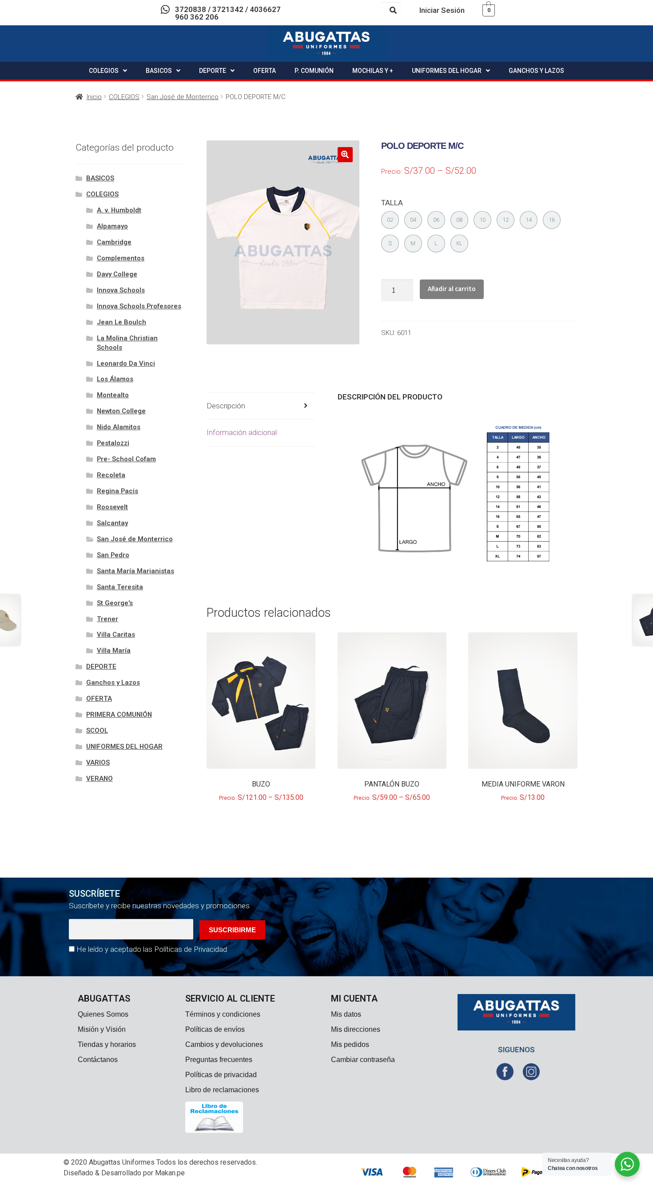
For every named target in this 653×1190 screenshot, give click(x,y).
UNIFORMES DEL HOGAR (447, 70)
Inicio (94, 97)
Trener (107, 619)
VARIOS (98, 763)
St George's (115, 603)
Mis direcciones (355, 1029)
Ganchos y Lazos (113, 683)
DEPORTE (212, 70)
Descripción (226, 405)
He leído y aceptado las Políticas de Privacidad (151, 949)
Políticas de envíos (215, 1029)
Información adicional (242, 432)
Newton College (121, 411)
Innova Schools (121, 290)
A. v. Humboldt (119, 210)
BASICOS (159, 70)
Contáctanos (98, 1059)
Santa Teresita (120, 587)
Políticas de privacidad (221, 1074)
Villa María (114, 651)
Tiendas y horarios (107, 1044)
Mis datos (346, 1014)
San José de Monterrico (183, 97)
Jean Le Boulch (121, 322)
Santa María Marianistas (135, 571)
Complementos (120, 258)
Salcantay (112, 523)
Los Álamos (115, 379)
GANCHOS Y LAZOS (536, 70)
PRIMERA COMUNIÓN (119, 715)
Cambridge (114, 242)
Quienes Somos (103, 1014)
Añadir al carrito (452, 288)
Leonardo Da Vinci (126, 363)
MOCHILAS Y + (372, 70)
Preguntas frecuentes (218, 1059)
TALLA (392, 202)
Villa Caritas (116, 635)
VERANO (99, 779)
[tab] (261, 406)
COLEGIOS (104, 70)
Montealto (113, 395)
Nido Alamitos (118, 427)
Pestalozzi (113, 443)
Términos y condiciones (222, 1014)
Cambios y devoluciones (224, 1044)
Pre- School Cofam (126, 459)
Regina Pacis (117, 491)
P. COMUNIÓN (314, 70)
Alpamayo (112, 226)
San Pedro (113, 555)
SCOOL (97, 731)
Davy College (117, 274)
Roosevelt (112, 507)
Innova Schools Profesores (139, 306)
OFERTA (264, 70)
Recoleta (111, 475)
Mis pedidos (350, 1044)
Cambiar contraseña (363, 1059)
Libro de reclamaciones (222, 1090)
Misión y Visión (102, 1029)
